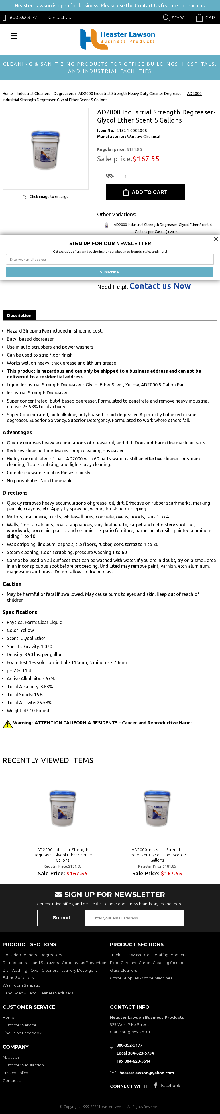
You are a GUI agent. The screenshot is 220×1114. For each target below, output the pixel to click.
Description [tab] (19, 315)
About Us (11, 1057)
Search (180, 17)
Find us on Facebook (22, 1033)
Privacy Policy (15, 1072)
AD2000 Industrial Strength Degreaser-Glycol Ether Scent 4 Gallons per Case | (163, 228)
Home (8, 1017)
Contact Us (59, 17)
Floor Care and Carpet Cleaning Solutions (148, 962)
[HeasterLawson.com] (117, 49)
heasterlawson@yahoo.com (146, 1073)
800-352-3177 (23, 17)
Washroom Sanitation (23, 985)
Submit (61, 918)
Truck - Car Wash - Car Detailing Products (148, 954)
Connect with (128, 1086)
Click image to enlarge (49, 196)
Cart (211, 17)
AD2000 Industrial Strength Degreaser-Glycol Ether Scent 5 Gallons (63, 854)
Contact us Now (160, 286)
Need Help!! (112, 287)
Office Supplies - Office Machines (141, 978)
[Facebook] (167, 1087)
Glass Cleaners (123, 970)
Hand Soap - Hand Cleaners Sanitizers (38, 993)
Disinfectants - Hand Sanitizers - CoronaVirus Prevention (54, 962)
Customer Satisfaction (23, 1065)
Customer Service (19, 1025)
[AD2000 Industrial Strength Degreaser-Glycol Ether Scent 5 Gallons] (45, 179)
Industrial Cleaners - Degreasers (32, 954)
